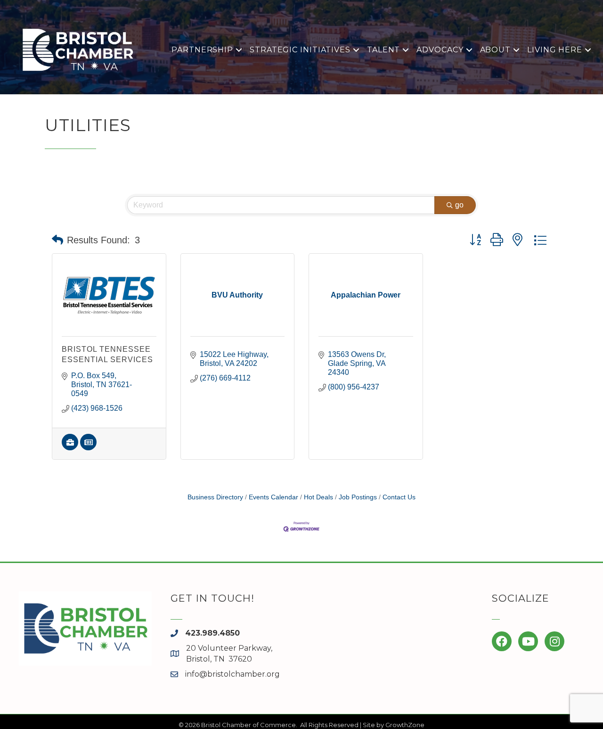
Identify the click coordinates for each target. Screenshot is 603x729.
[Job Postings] (70, 448)
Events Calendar (273, 497)
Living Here (554, 49)
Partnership (202, 49)
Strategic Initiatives (300, 49)
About (495, 49)
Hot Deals (318, 497)
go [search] (459, 205)
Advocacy (439, 49)
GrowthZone (404, 725)
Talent (383, 49)
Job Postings (358, 497)
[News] (88, 448)
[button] (57, 240)
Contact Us (399, 497)
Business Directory (215, 497)
